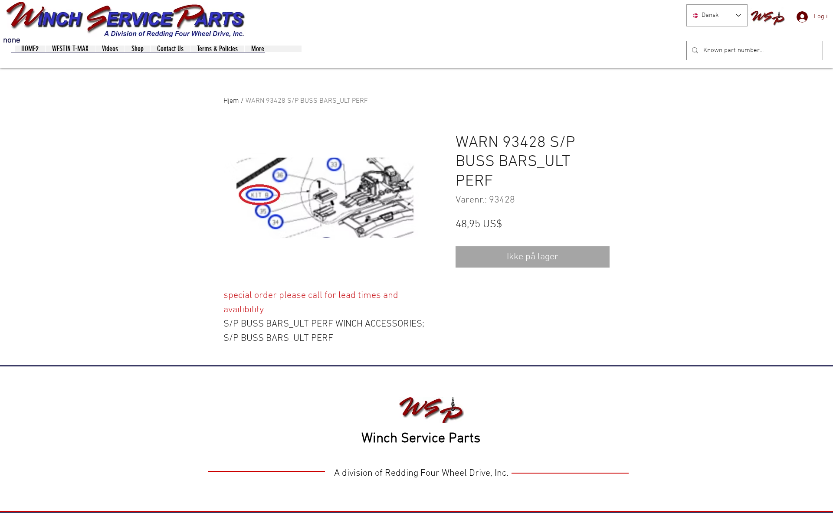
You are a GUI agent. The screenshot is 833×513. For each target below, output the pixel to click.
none (11, 41)
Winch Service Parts (420, 439)
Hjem (231, 101)
